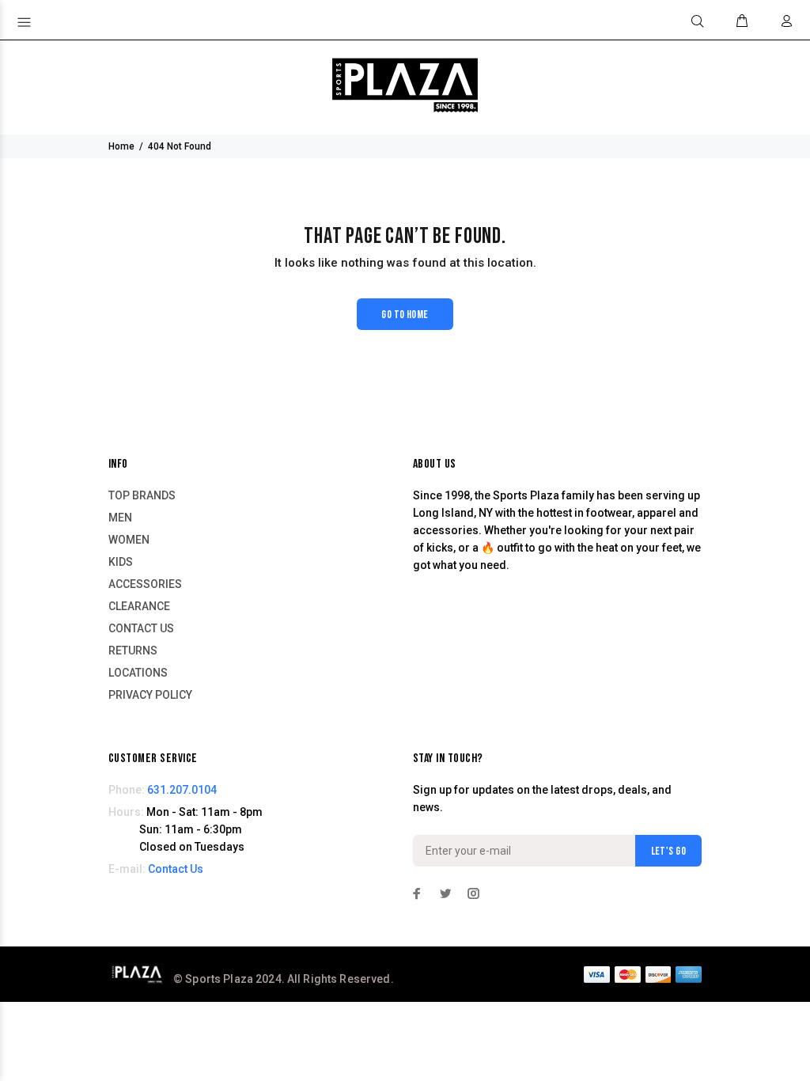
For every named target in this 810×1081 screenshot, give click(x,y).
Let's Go (668, 851)
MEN (120, 517)
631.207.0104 (182, 789)
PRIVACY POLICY (150, 694)
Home (121, 146)
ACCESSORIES (145, 584)
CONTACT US (141, 628)
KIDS (120, 562)
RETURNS (132, 650)
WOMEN (129, 539)
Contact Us (175, 869)
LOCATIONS (138, 672)
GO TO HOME (404, 314)
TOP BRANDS (142, 495)
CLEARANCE (139, 606)
